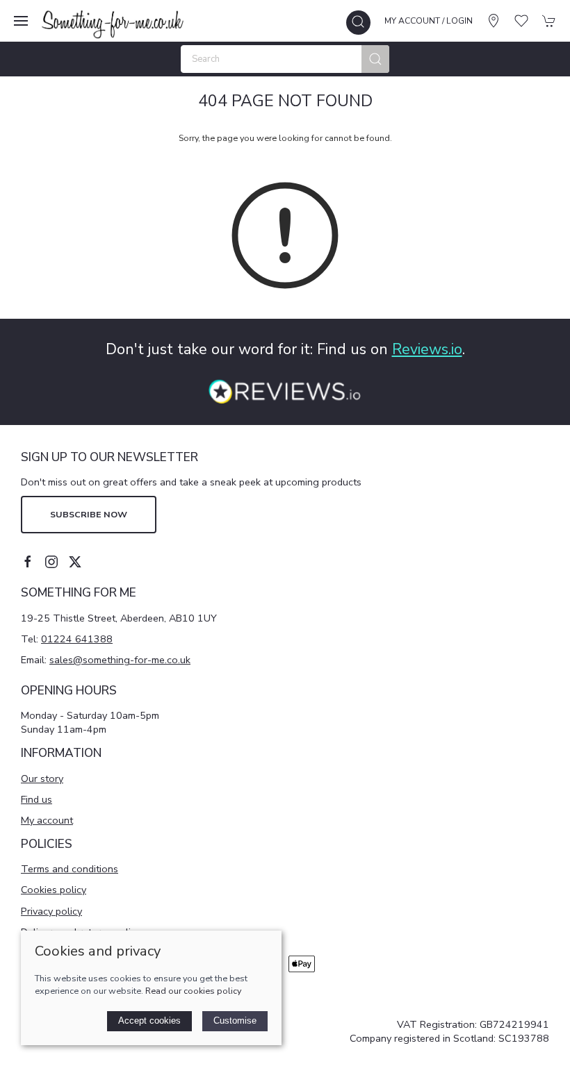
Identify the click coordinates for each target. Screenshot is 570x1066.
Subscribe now (88, 514)
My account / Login (428, 20)
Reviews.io (427, 349)
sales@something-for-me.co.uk (119, 660)
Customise (234, 1020)
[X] (75, 562)
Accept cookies (149, 1020)
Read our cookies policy (193, 991)
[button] (21, 20)
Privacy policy (51, 911)
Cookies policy (53, 890)
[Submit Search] (375, 59)
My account (47, 820)
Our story (42, 778)
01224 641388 (77, 639)
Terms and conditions (69, 869)
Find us (36, 799)
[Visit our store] (493, 20)
